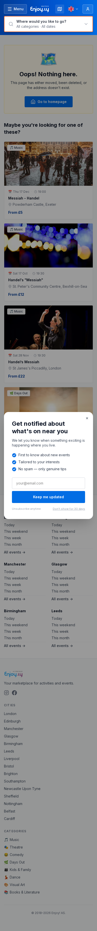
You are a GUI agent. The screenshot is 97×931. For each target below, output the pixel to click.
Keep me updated (48, 497)
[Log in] (88, 9)
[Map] (59, 9)
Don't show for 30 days (69, 508)
